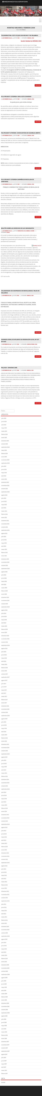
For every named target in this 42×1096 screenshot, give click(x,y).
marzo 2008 (4, 1032)
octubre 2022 (4, 488)
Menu (21, 17)
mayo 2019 (4, 620)
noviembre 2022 (5, 485)
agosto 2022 (4, 495)
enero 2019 (4, 632)
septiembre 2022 (5, 492)
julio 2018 (3, 651)
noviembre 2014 (5, 782)
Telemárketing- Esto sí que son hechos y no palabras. (19, 35)
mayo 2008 (4, 1025)
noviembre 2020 (5, 562)
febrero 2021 (4, 552)
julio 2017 (3, 683)
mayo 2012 (4, 875)
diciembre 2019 (5, 597)
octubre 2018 (4, 642)
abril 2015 (3, 770)
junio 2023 (4, 469)
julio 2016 (3, 722)
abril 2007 (3, 1067)
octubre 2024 (4, 444)
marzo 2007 (4, 1070)
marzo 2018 (4, 664)
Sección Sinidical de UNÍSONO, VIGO (31, 41)
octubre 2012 (4, 859)
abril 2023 (3, 476)
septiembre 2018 (5, 645)
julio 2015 (3, 760)
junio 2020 (4, 578)
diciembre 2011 (5, 891)
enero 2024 (4, 457)
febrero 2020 (4, 591)
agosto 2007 (4, 1054)
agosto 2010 (4, 939)
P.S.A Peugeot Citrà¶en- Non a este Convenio (16, 97)
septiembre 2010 (5, 936)
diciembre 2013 (5, 814)
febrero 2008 (4, 1035)
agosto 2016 (4, 719)
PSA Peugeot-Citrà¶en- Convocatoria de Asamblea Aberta (20, 133)
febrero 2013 (4, 846)
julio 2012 (3, 869)
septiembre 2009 (5, 974)
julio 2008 (3, 1019)
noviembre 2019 (5, 600)
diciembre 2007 (5, 1041)
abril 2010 (3, 952)
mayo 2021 (4, 543)
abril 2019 (3, 623)
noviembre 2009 (5, 968)
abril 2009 (3, 990)
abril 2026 (3, 425)
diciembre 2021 (5, 520)
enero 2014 (4, 811)
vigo (18, 38)
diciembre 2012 (5, 853)
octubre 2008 (4, 1009)
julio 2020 (3, 575)
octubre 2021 (4, 527)
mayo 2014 (4, 798)
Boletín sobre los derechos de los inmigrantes (17, 228)
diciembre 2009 (5, 965)
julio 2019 (3, 613)
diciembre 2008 (5, 1003)
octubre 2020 (4, 565)
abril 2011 (3, 913)
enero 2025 (4, 437)
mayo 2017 (4, 690)
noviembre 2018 (5, 639)
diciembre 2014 (5, 779)
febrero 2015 (4, 776)
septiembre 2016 (5, 715)
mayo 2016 (4, 728)
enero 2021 (4, 556)
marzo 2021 (4, 549)
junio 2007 (4, 1061)
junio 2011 (4, 907)
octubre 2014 (4, 786)
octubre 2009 (4, 971)
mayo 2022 (4, 504)
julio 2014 (3, 792)
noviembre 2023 (5, 460)
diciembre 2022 (5, 482)
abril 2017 (3, 693)
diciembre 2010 (5, 926)
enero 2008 (4, 1038)
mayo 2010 (4, 949)
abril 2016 (3, 731)
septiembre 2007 (5, 1051)
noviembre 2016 (5, 709)
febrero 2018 (4, 667)
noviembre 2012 (5, 856)
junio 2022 (4, 501)
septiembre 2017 (5, 677)
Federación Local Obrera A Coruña (25, 231)
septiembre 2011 (5, 901)
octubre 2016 (4, 712)
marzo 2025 (4, 431)
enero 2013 (4, 850)
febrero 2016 (4, 738)
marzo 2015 (4, 773)
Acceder (3, 1082)
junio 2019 (4, 616)
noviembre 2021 (5, 524)
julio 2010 (3, 942)
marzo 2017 (4, 696)
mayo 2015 (4, 767)
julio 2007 (3, 1057)
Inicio (18, 29)
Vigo (33, 38)
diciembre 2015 (5, 744)
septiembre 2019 (5, 607)
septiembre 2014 (5, 789)
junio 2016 (4, 725)
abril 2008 (3, 1029)
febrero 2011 (4, 920)
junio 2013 (4, 834)
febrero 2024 (4, 453)
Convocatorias (30, 344)
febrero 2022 (4, 514)
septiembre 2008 (5, 1013)
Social (8, 232)
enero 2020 (4, 594)
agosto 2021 (4, 533)
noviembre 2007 (5, 1045)
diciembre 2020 (5, 559)
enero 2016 (4, 741)
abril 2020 (3, 584)
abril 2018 (3, 661)
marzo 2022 (4, 511)
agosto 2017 (4, 680)
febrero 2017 (4, 699)
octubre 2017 (4, 674)
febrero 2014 (4, 808)
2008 (21, 29)
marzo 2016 (4, 735)
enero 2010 (4, 961)
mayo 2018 (4, 658)
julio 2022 (3, 498)
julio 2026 (3, 418)
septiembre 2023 (5, 463)
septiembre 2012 (5, 862)
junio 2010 (4, 945)
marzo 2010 (4, 955)
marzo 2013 (4, 843)
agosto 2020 (4, 572)
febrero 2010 (4, 958)
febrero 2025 (4, 434)
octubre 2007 (4, 1048)
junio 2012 (4, 872)
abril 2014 (3, 802)
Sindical (29, 38)
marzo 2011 (4, 917)
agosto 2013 (4, 827)
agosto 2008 (4, 1016)
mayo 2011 (4, 910)
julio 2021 (3, 536)
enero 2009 (4, 1000)
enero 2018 (4, 671)
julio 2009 (3, 981)
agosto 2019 (4, 610)
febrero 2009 (4, 997)
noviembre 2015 (5, 747)
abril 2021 (3, 546)
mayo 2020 (4, 581)
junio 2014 (4, 795)
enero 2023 (4, 479)
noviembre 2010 (5, 929)
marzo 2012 (4, 882)
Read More (37, 85)
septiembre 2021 (5, 530)
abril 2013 (3, 840)
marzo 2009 (4, 993)
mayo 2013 (4, 837)
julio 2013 (3, 830)
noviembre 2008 (5, 1006)
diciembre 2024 (5, 441)
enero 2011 (4, 923)
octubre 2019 (4, 604)
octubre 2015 (4, 751)
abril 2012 (3, 878)
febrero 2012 (4, 885)
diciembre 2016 (5, 706)
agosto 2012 (4, 866)
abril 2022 (3, 508)
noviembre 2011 (5, 894)
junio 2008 (4, 1022)
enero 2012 (4, 888)
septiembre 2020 (5, 568)
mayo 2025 (4, 428)
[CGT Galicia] (21, 15)
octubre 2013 (4, 821)
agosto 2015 (4, 757)
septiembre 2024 (5, 447)
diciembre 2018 (5, 635)
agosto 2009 (4, 977)
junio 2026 (4, 421)
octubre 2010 (4, 933)
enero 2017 (4, 703)
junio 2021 (4, 540)
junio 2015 (4, 763)
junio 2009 (4, 984)
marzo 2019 (4, 626)
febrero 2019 (4, 629)
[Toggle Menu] (40, 20)
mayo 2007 (4, 1064)
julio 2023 (3, 466)
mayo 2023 (4, 472)
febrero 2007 (4, 1073)
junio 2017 (4, 687)
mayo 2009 (4, 987)
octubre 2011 (4, 898)
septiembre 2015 (5, 754)
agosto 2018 (4, 648)
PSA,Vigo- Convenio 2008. (9, 368)
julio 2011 (3, 904)
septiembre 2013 (5, 824)
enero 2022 (4, 517)
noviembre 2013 (5, 818)
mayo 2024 (4, 450)
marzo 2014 (4, 805)
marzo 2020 (4, 588)
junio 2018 (4, 655)
